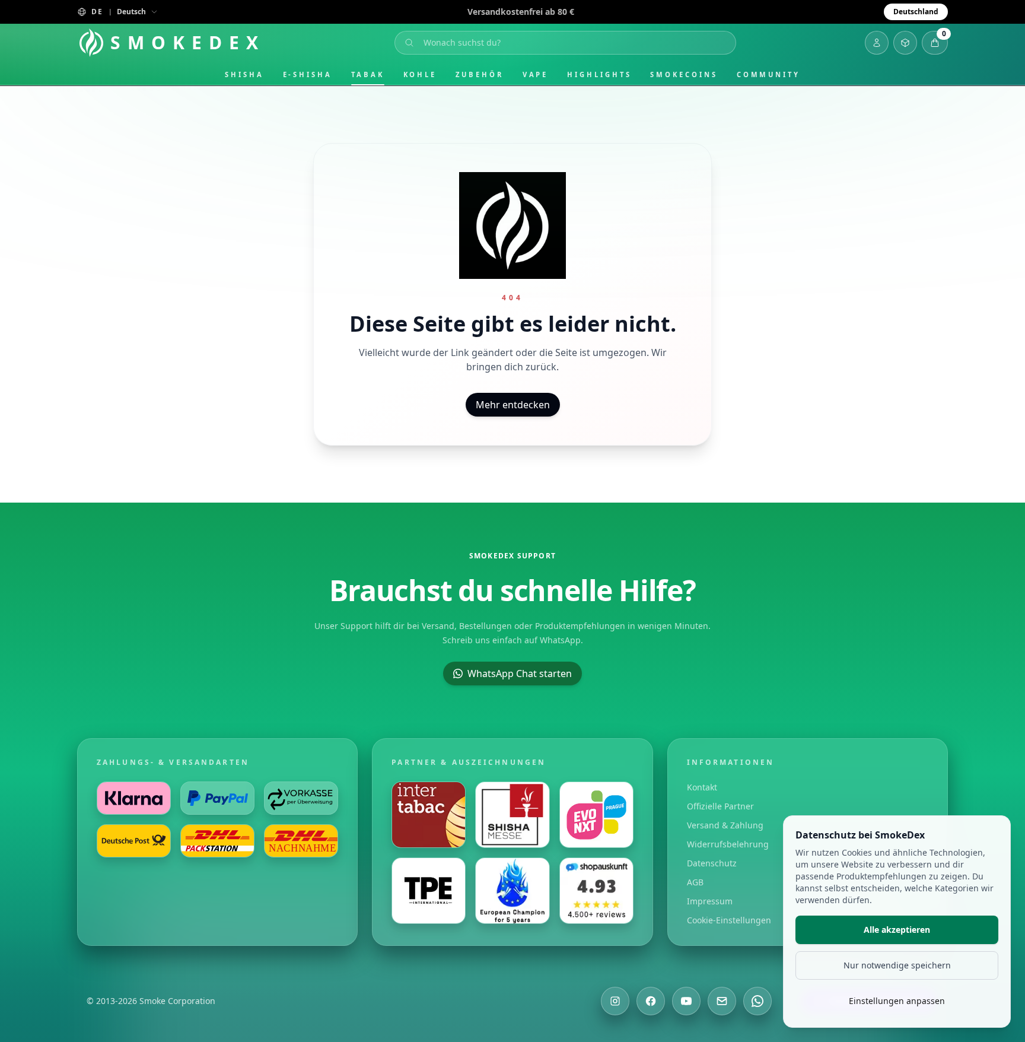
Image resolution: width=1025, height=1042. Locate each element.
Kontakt (702, 787)
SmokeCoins (683, 74)
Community (768, 74)
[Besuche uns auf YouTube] (686, 1001)
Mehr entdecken (513, 404)
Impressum (710, 901)
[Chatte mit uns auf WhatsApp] (757, 1001)
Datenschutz (712, 863)
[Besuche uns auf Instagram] (615, 1001)
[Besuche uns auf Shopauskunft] (596, 890)
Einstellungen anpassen (897, 1000)
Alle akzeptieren (897, 929)
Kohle (420, 74)
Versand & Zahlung (725, 825)
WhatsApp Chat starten (519, 673)
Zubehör (479, 74)
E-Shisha (307, 74)
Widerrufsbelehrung (728, 844)
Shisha (244, 74)
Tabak (367, 74)
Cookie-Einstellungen (729, 920)
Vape (536, 74)
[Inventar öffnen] (905, 43)
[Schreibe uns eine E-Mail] (722, 1001)
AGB (695, 882)
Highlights (599, 74)
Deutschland (915, 12)
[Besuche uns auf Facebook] (650, 1001)
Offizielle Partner (720, 806)
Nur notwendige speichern (897, 965)
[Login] (877, 43)
